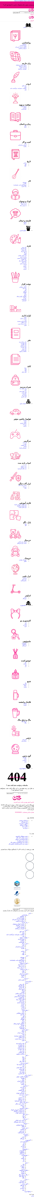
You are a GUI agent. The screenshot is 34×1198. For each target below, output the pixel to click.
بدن (25, 666)
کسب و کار (26, 142)
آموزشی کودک (23, 67)
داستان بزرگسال (22, 66)
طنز (25, 89)
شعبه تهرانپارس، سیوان (21, 839)
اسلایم (25, 446)
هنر (29, 181)
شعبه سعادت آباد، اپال (22, 838)
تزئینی (28, 738)
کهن (25, 164)
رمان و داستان (25, 124)
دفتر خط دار (23, 347)
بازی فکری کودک (22, 507)
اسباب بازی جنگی (22, 485)
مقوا (25, 368)
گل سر (24, 625)
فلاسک (24, 703)
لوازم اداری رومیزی (21, 321)
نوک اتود (24, 288)
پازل (25, 524)
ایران (25, 127)
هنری (29, 246)
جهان (25, 125)
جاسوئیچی (27, 641)
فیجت (25, 444)
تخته (25, 319)
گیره (25, 626)
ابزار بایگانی (23, 322)
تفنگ (25, 488)
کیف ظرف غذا (23, 388)
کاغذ (29, 366)
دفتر (29, 340)
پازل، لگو (25, 1114)
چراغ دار (24, 760)
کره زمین (24, 579)
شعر (25, 87)
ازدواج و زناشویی (22, 48)
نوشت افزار (26, 284)
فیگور (25, 561)
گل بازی (24, 442)
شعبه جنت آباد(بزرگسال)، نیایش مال (18, 844)
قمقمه (24, 705)
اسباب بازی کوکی (22, 542)
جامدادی (24, 394)
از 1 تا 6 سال (23, 203)
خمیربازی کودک (22, 448)
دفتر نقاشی (23, 350)
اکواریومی (24, 643)
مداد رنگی (24, 262)
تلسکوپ (24, 577)
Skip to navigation (19, 0)
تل (25, 622)
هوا (25, 665)
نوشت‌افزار (25, 1010)
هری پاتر (25, 1134)
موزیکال (24, 598)
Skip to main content (29, 0)
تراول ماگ (24, 721)
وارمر (25, 687)
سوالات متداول (24, 825)
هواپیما (24, 420)
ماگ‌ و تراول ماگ (24, 720)
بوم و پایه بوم (23, 257)
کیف (25, 390)
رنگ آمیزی (24, 186)
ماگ (25, 723)
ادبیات (28, 84)
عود (25, 662)
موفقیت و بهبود (25, 105)
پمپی (25, 761)
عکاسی (24, 183)
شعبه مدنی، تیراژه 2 (22, 841)
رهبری (25, 146)
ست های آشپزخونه (22, 468)
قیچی (25, 325)
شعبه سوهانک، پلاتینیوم (22, 836)
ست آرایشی (23, 466)
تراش (25, 295)
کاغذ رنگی (24, 372)
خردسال (27, 540)
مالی (25, 143)
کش (25, 623)
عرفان (25, 223)
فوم (25, 369)
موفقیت (24, 107)
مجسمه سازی (23, 263)
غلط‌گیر (24, 292)
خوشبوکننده (25, 1155)
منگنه (25, 317)
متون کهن (24, 85)
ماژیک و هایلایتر (22, 287)
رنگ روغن (24, 247)
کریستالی (24, 645)
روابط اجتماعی (23, 45)
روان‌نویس (24, 299)
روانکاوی (24, 44)
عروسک (28, 558)
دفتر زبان (24, 348)
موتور (25, 422)
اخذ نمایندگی (24, 822)
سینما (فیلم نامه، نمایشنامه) (20, 185)
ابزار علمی (26, 576)
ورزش (26, 978)
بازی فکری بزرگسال (21, 506)
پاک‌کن (24, 291)
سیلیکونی (24, 644)
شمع (29, 681)
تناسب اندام (21, 980)
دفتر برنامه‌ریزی (22, 342)
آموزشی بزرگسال (22, 69)
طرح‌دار (24, 684)
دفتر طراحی (23, 343)
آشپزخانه (24, 739)
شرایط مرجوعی (23, 820)
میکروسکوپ (23, 580)
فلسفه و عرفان (25, 221)
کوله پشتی (24, 392)
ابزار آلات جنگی (24, 484)
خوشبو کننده (26, 661)
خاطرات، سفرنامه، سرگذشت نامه (18, 88)
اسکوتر (28, 596)
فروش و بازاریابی (22, 145)
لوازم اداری (26, 316)
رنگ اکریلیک (23, 248)
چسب (25, 267)
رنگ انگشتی (23, 259)
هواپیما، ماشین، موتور (22, 419)
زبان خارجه (26, 63)
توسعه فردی (23, 106)
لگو (25, 525)
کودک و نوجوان (25, 201)
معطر (25, 685)
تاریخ (29, 161)
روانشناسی (26, 43)
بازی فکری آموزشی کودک (20, 504)
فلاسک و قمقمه (25, 702)
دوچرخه (24, 424)
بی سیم (24, 486)
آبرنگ (25, 252)
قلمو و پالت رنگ (22, 261)
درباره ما (25, 828)
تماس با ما (25, 826)
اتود (25, 289)
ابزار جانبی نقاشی (22, 255)
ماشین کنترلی (23, 423)
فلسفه (24, 222)
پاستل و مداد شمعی (21, 258)
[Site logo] (31, 11)
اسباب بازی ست (24, 463)
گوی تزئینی (26, 756)
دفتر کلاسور (23, 344)
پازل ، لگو (27, 522)
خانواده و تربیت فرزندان (20, 47)
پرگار (25, 293)
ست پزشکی (23, 467)
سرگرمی (27, 441)
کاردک (25, 265)
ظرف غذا (24, 395)
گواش (25, 254)
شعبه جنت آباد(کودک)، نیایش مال (19, 842)
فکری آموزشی (25, 503)
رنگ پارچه (24, 250)
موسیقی (24, 182)
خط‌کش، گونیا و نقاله (21, 296)
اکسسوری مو (25, 621)
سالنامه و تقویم (22, 351)
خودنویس (24, 300)
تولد (25, 683)
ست (25, 464)
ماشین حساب (23, 318)
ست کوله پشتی (22, 391)
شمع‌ (26, 1162)
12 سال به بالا (23, 205)
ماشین (24, 426)
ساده (25, 597)
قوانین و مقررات (23, 823)
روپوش (24, 266)
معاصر (24, 163)
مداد (25, 285)
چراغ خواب (23, 741)
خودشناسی (23, 109)
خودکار (24, 297)
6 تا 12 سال (23, 204)
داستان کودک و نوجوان (21, 65)
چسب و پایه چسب (22, 324)
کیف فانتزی (23, 396)
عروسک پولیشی (22, 560)
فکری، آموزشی (24, 1108)
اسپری (24, 269)
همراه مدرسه (25, 387)
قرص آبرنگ (23, 251)
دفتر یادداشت (23, 346)
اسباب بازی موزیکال (21, 543)
